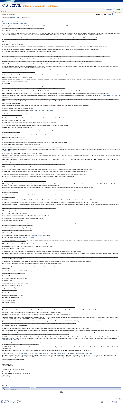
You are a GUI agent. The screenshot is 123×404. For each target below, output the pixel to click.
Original (109, 14)
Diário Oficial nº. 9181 (14, 17)
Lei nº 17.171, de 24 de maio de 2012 (82, 353)
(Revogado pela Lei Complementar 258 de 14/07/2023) (15, 23)
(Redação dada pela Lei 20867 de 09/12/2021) (41, 110)
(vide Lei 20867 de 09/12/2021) (10, 21)
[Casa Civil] (112, 403)
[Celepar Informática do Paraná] (102, 402)
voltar (117, 9)
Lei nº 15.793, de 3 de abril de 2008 (40, 353)
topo (117, 398)
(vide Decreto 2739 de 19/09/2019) (10, 339)
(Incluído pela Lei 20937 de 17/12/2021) (24, 237)
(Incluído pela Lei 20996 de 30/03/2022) (16, 241)
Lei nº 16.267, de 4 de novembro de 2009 (60, 353)
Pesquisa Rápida (108, 9)
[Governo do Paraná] (116, 402)
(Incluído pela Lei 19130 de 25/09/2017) (40, 235)
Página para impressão (118, 12)
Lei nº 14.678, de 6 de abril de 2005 (21, 353)
